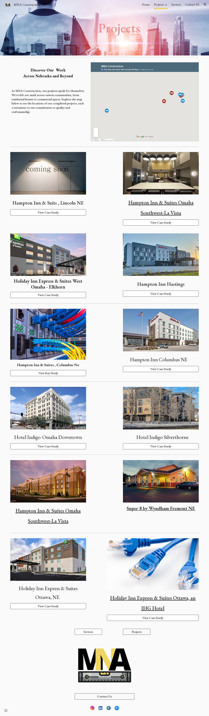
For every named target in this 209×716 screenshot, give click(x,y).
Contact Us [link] (192, 4)
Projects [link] (159, 4)
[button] (205, 4)
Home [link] (146, 4)
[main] (104, 27)
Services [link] (176, 4)
